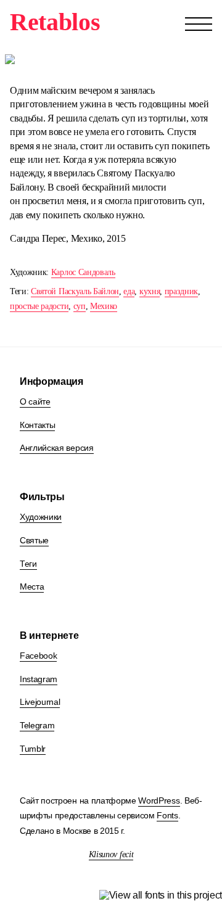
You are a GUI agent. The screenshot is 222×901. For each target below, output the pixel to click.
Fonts (167, 815)
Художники (41, 517)
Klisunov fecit (111, 854)
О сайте (35, 401)
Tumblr (33, 749)
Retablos (55, 22)
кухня (149, 291)
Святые (34, 540)
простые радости (39, 306)
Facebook (38, 655)
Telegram (37, 725)
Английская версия (57, 448)
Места (32, 586)
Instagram (38, 679)
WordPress (158, 800)
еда (128, 291)
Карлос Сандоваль (83, 272)
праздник (181, 291)
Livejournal (40, 702)
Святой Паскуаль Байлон (75, 291)
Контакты (37, 425)
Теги (28, 564)
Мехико (103, 306)
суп (79, 306)
